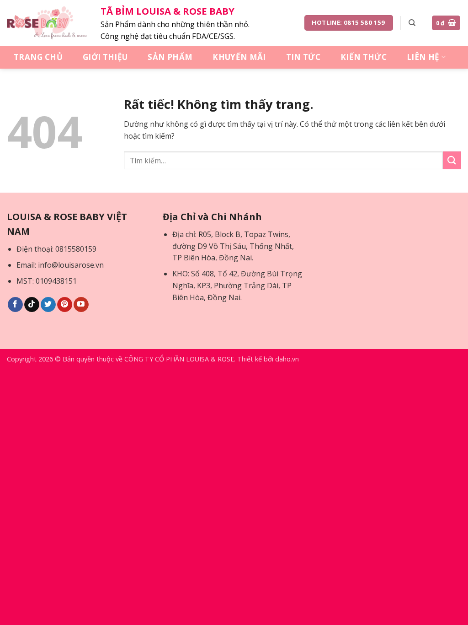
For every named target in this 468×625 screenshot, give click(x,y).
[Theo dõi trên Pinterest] (64, 304)
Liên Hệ (423, 57)
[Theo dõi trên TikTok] (31, 304)
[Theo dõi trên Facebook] (15, 304)
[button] (446, 23)
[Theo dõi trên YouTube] (81, 304)
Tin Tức (303, 57)
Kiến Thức (363, 57)
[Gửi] (452, 160)
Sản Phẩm (170, 57)
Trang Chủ (38, 57)
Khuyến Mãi (239, 57)
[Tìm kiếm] (412, 23)
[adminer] (47, 22)
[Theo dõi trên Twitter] (48, 304)
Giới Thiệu (105, 57)
